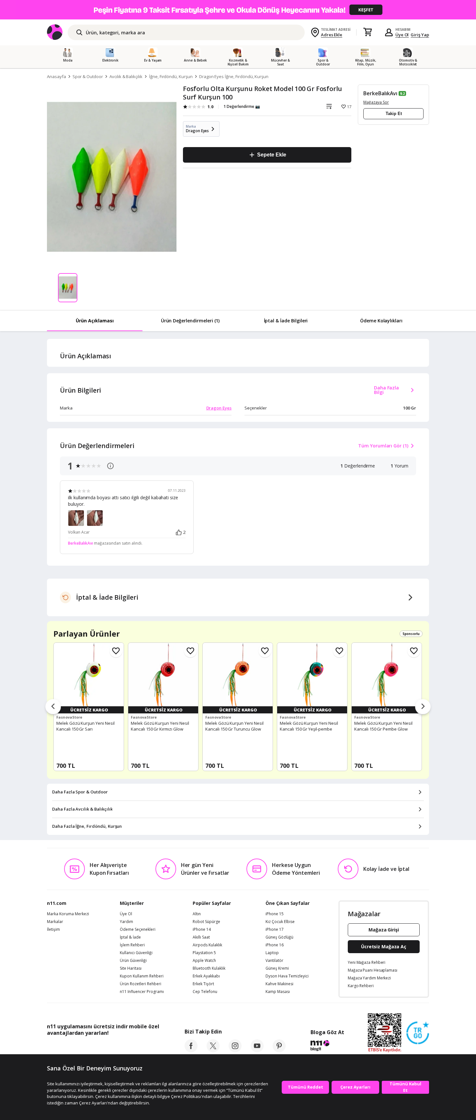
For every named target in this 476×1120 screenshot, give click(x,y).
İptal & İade (130, 937)
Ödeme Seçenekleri (137, 929)
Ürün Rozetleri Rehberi (140, 984)
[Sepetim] (367, 32)
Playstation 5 (204, 952)
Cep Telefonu (205, 991)
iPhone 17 (275, 929)
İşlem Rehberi (132, 945)
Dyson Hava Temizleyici (287, 976)
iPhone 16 (275, 945)
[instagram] (235, 1050)
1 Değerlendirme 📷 (241, 106)
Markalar (55, 921)
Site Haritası (131, 968)
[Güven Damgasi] (417, 1033)
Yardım (126, 921)
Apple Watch (204, 960)
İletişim (53, 929)
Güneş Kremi (277, 968)
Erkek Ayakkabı (206, 976)
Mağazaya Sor (376, 102)
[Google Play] (106, 1047)
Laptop (272, 952)
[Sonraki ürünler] (423, 707)
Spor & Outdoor (88, 76)
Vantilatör (274, 960)
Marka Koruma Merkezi (68, 914)
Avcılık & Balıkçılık (125, 76)
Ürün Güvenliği (133, 960)
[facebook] (191, 1050)
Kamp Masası (278, 991)
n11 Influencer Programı (142, 991)
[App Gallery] (144, 1047)
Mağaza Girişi (383, 930)
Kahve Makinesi (279, 984)
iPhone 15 (275, 914)
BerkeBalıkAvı (380, 93)
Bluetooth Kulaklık (209, 968)
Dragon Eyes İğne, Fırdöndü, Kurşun (233, 76)
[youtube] (257, 1050)
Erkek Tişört (203, 984)
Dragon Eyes (219, 408)
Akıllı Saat (201, 937)
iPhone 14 (202, 929)
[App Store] (67, 1047)
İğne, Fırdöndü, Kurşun (171, 76)
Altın (197, 914)
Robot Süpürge (206, 921)
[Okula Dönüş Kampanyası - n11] (238, 9)
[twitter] (213, 1050)
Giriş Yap (420, 35)
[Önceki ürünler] (53, 707)
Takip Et (394, 113)
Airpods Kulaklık (207, 945)
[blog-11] (327, 1046)
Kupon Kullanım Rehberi (142, 976)
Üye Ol (402, 35)
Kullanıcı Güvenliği (136, 952)
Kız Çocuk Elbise (280, 921)
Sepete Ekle (271, 154)
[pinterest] (279, 1050)
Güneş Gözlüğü (279, 937)
